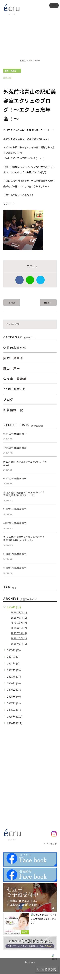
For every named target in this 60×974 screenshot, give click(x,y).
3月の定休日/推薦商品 (14, 553)
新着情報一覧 (13, 409)
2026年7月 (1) (19, 617)
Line (30, 280)
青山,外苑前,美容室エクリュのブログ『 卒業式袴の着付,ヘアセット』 (23, 539)
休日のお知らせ (14, 347)
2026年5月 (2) (19, 628)
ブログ (8, 399)
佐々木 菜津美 (14, 378)
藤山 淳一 (11, 368)
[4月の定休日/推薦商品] (53, 526)
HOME (23, 60)
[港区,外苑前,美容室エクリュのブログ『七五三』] (53, 464)
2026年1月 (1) (19, 643)
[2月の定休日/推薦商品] (53, 571)
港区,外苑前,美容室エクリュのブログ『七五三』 (24, 463)
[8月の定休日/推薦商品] (53, 436)
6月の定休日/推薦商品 (14, 478)
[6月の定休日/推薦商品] (53, 481)
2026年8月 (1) (19, 612)
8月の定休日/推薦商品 (14, 433)
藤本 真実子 (11, 71)
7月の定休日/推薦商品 (14, 447)
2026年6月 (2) (19, 622)
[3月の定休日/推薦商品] (53, 556)
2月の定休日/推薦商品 (14, 568)
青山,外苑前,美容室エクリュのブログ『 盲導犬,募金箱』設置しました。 (23, 494)
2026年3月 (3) (19, 633)
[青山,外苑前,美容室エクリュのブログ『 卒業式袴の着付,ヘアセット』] (53, 540)
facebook (19, 280)
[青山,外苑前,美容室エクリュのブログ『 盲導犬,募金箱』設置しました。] (53, 495)
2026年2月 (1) (19, 638)
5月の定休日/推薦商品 (14, 509)
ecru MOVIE (14, 389)
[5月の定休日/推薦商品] (53, 512)
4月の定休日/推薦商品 (14, 523)
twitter (40, 280)
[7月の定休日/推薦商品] (53, 450)
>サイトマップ (50, 843)
